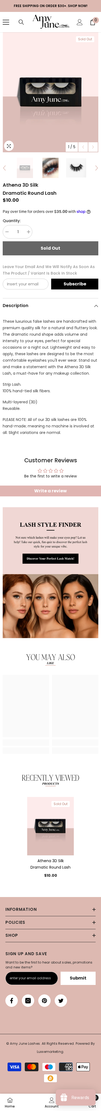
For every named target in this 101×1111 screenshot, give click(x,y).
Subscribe (75, 284)
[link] (50, 660)
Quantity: (11, 220)
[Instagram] (28, 1000)
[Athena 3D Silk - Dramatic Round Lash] (50, 826)
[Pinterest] (44, 1000)
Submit (78, 978)
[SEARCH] (21, 22)
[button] (83, 147)
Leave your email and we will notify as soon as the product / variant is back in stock (49, 270)
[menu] (6, 22)
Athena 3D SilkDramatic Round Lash (50, 864)
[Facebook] (11, 1000)
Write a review (50, 491)
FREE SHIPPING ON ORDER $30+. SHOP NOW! (51, 6)
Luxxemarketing (50, 1051)
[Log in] (80, 22)
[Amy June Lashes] (50, 572)
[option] (50, 92)
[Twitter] (61, 1000)
